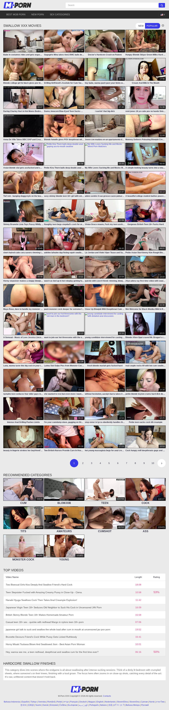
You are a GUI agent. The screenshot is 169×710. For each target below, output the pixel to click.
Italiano (103, 705)
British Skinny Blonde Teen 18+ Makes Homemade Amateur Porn (40, 615)
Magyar (91, 702)
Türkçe (34, 702)
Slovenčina (134, 702)
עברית (66, 702)
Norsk (151, 702)
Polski (59, 702)
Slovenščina (122, 702)
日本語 (31, 705)
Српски (144, 702)
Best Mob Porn (15, 14)
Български (73, 705)
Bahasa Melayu (133, 705)
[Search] (162, 5)
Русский (145, 705)
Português (94, 705)
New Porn (37, 14)
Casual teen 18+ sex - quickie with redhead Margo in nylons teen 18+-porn (45, 622)
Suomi (38, 705)
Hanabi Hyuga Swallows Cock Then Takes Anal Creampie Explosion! (41, 600)
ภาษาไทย (160, 702)
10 (153, 463)
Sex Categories (60, 14)
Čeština (62, 705)
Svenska (42, 702)
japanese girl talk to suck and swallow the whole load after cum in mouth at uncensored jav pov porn (58, 629)
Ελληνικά (54, 705)
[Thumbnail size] (163, 25)
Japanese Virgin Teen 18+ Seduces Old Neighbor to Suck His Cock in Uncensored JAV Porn (54, 607)
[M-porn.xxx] (18, 5)
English (100, 702)
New (141, 25)
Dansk (45, 705)
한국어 (23, 705)
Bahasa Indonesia (12, 702)
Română (51, 702)
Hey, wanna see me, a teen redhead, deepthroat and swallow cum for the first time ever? (52, 652)
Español (25, 702)
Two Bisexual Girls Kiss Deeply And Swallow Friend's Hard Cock (39, 584)
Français (74, 702)
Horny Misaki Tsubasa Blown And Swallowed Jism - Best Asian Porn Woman (45, 644)
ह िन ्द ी (119, 705)
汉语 (110, 705)
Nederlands (110, 702)
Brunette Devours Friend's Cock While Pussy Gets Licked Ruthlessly (41, 637)
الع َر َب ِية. (83, 705)
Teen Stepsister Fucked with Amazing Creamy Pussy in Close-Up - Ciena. (44, 592)
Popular (152, 25)
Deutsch (83, 702)
